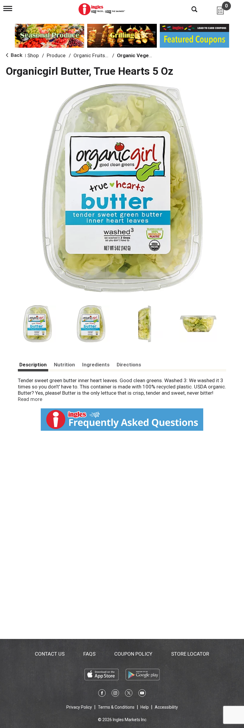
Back (16, 55)
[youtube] (142, 694)
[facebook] (102, 694)
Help (144, 707)
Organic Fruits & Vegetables (104, 55)
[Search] (189, 9)
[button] (37, 323)
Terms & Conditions (116, 707)
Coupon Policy (133, 654)
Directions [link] (129, 365)
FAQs (89, 654)
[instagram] (115, 694)
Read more (30, 399)
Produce (56, 55)
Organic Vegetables (140, 55)
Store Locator (190, 654)
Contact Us (50, 654)
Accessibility (166, 707)
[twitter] (128, 694)
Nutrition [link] (64, 365)
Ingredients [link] (96, 365)
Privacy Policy (79, 707)
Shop (33, 55)
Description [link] (33, 365)
